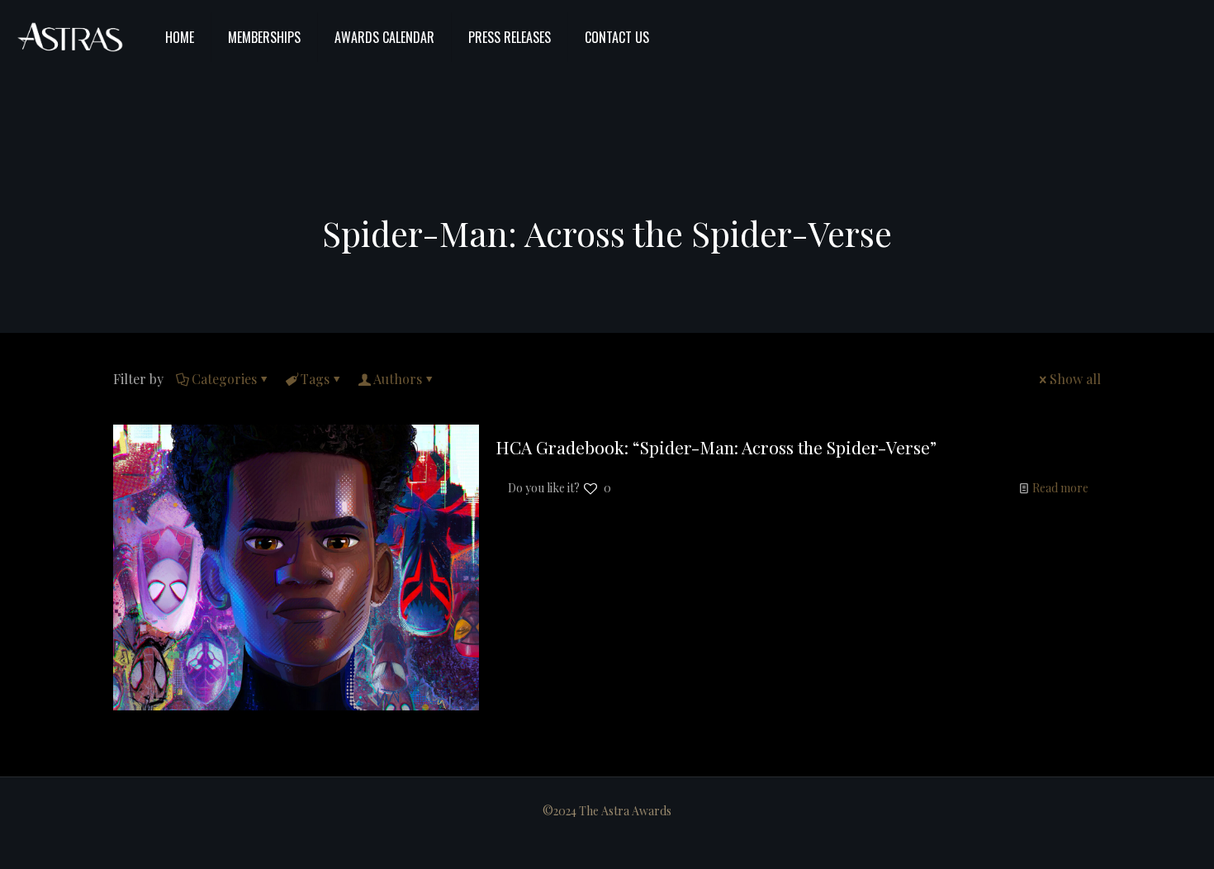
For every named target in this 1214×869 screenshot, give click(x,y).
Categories (224, 378)
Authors (397, 378)
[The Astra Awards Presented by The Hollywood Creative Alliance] (70, 37)
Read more (1060, 488)
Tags (315, 378)
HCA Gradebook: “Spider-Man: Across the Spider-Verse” (716, 446)
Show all (1075, 378)
